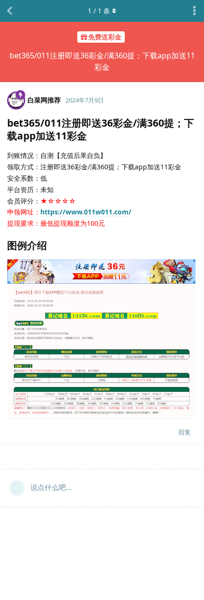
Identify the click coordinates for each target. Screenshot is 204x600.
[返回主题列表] (9, 11)
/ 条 (99, 10)
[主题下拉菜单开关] (194, 11)
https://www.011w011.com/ (85, 211)
